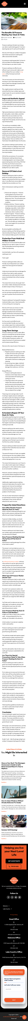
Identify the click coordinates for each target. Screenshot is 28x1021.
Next (14, 1000)
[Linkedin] (19, 897)
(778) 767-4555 (14, 929)
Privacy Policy (14, 914)
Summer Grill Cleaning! (9, 830)
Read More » (4, 782)
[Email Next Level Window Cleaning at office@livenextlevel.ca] (14, 932)
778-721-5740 (14, 962)
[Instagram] (12, 897)
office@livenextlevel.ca (14, 934)
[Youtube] (16, 897)
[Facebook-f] (8, 897)
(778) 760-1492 (14, 948)
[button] (25, 4)
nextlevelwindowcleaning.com (11, 1016)
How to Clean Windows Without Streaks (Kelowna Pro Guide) (12, 802)
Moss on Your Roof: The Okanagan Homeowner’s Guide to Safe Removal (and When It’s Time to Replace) (13, 765)
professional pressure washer (11, 561)
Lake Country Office (14, 952)
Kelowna (5, 906)
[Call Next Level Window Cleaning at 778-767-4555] (14, 927)
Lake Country (6, 909)
